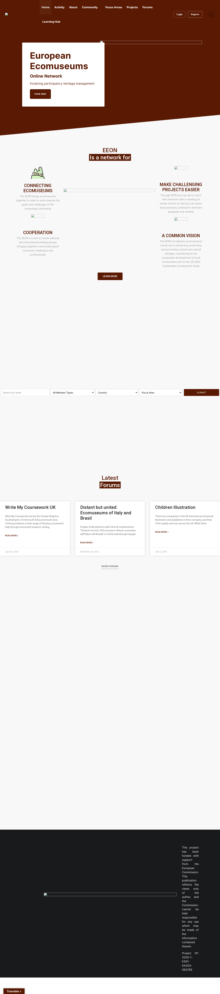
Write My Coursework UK (30, 507)
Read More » (12, 535)
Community (90, 7)
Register (195, 14)
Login (180, 14)
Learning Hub (51, 21)
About (73, 7)
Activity (59, 7)
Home (46, 7)
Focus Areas (113, 7)
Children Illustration (175, 507)
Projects (132, 7)
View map (40, 94)
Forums (147, 7)
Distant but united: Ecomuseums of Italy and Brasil (105, 513)
